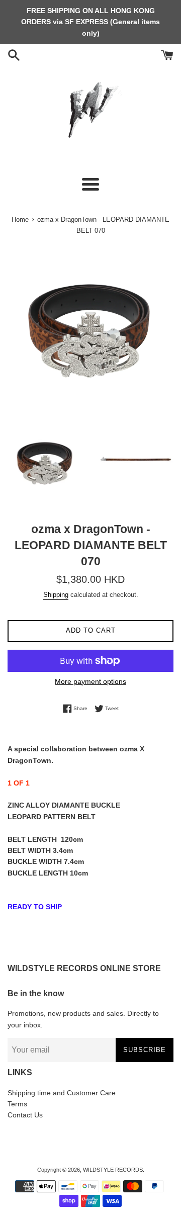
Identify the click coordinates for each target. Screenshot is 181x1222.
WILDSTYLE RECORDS (113, 1170)
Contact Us (25, 1115)
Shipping (55, 594)
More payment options (90, 681)
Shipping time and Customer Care (62, 1093)
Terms (17, 1104)
